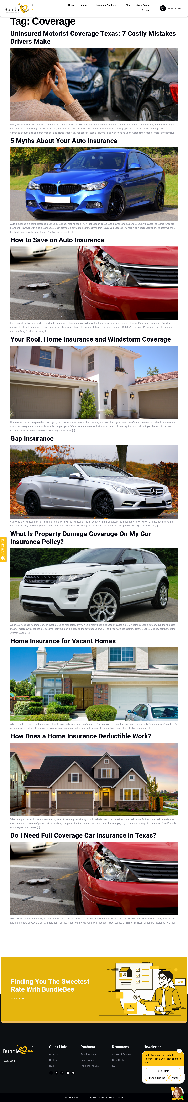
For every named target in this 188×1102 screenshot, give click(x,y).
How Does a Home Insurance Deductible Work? (80, 736)
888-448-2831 (174, 8)
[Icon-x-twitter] (57, 1073)
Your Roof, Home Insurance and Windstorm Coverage (90, 339)
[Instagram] (62, 1073)
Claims (145, 10)
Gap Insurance (32, 438)
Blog (128, 5)
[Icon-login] (73, 1073)
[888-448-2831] (163, 8)
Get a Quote (142, 5)
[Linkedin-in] (68, 1073)
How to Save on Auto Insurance (57, 240)
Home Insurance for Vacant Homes (63, 641)
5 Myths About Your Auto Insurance (63, 141)
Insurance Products (106, 5)
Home (71, 5)
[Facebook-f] (51, 1073)
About (83, 5)
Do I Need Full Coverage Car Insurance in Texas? (83, 835)
